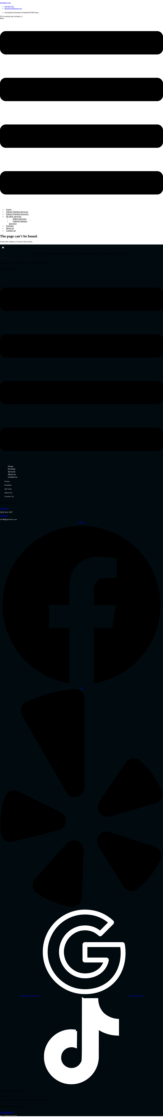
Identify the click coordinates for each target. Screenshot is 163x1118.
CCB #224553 (6, 1112)
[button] (81, 112)
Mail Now (4, 515)
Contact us (11, 230)
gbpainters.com (5, 3)
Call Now (4, 508)
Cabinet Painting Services (18, 222)
